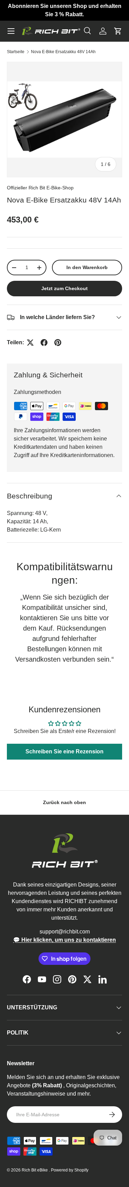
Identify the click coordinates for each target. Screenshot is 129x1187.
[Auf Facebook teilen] (44, 342)
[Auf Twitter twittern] (30, 342)
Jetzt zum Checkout (64, 288)
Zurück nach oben (64, 802)
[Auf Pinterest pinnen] (58, 342)
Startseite (15, 51)
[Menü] (11, 31)
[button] (118, 31)
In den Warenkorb (87, 267)
